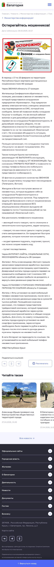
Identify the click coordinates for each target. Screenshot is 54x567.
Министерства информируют (19, 18)
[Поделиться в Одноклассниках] (11, 364)
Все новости (25, 438)
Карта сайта (8, 530)
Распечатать (42, 363)
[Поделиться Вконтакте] (4, 364)
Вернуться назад (28, 563)
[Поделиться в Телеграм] (18, 364)
